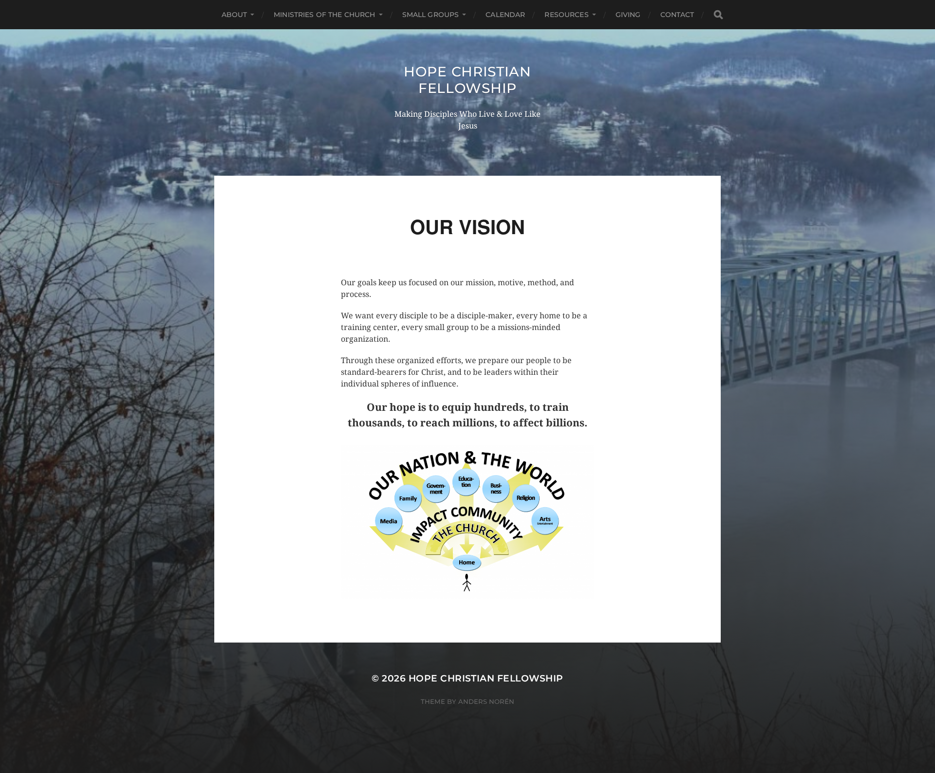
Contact (677, 14)
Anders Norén (486, 701)
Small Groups (430, 14)
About (234, 14)
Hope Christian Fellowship (467, 79)
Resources (566, 14)
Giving (628, 14)
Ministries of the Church (324, 14)
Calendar (505, 14)
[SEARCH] (718, 14)
